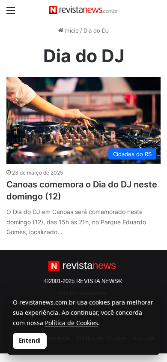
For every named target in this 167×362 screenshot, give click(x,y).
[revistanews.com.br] (83, 10)
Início (71, 30)
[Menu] (10, 13)
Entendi (30, 340)
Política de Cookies (71, 323)
